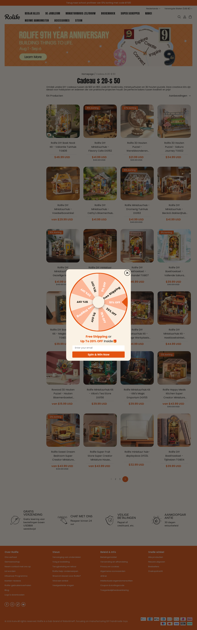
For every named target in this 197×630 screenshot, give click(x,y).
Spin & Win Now (98, 354)
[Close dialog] (127, 273)
